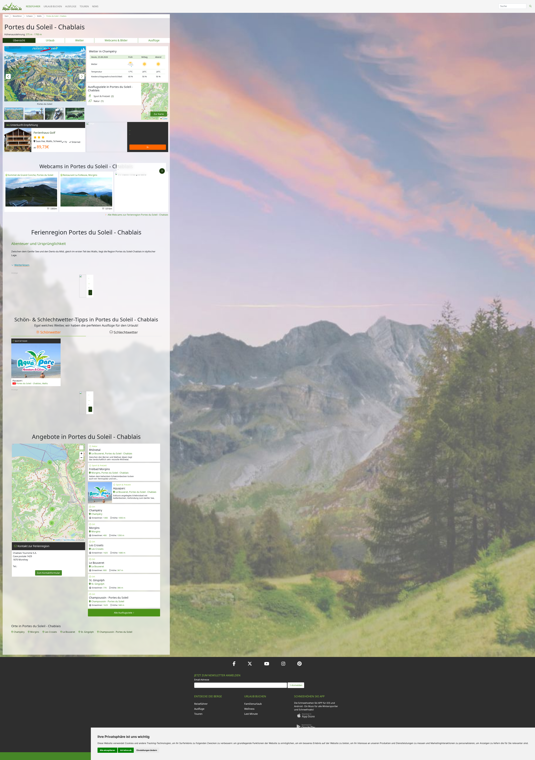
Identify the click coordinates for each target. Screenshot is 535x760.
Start (6, 16)
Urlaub (50, 40)
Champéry (19, 631)
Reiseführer (33, 6)
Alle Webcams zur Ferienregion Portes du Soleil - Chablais (137, 214)
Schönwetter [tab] (50, 332)
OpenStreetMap (69, 540)
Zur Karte (159, 114)
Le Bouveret (69, 631)
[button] (8, 76)
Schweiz (29, 16)
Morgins (34, 631)
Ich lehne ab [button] (126, 750)
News (95, 6)
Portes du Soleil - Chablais (56, 16)
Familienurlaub (253, 703)
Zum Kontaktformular (48, 572)
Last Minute (251, 713)
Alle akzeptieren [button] (107, 750)
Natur (99, 101)
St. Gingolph (87, 631)
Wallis (39, 16)
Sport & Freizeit (104, 96)
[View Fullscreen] (81, 447)
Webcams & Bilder (116, 40)
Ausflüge (70, 6)
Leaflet (164, 118)
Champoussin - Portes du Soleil (115, 631)
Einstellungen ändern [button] (147, 750)
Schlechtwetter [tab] (126, 332)
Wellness (249, 708)
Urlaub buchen (53, 6)
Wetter (79, 40)
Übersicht (19, 40)
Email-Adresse (201, 679)
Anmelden (297, 685)
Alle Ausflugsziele (123, 612)
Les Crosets (51, 631)
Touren (84, 6)
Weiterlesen (21, 265)
